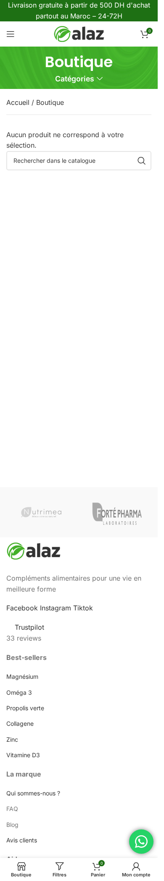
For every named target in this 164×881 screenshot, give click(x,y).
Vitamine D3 (23, 754)
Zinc (12, 739)
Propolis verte (25, 708)
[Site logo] (79, 33)
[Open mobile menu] (10, 34)
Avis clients (21, 840)
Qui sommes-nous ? (33, 793)
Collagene (20, 723)
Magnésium (22, 676)
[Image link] (33, 550)
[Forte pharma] (117, 512)
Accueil (19, 102)
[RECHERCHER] (141, 160)
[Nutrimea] (41, 512)
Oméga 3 (19, 692)
